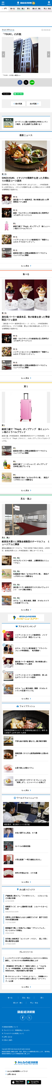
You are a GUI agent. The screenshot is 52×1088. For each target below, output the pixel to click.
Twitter (29, 1017)
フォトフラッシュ (8, 30)
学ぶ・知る (47, 8)
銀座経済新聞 (24, 3)
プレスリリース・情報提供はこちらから (17, 1030)
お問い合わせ (8, 1037)
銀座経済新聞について (11, 1027)
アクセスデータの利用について (14, 1033)
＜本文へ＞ (17, 75)
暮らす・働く (37, 8)
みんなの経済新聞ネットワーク (26, 1063)
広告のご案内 (8, 1040)
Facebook (22, 1017)
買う (28, 8)
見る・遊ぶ (21, 8)
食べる (12, 8)
